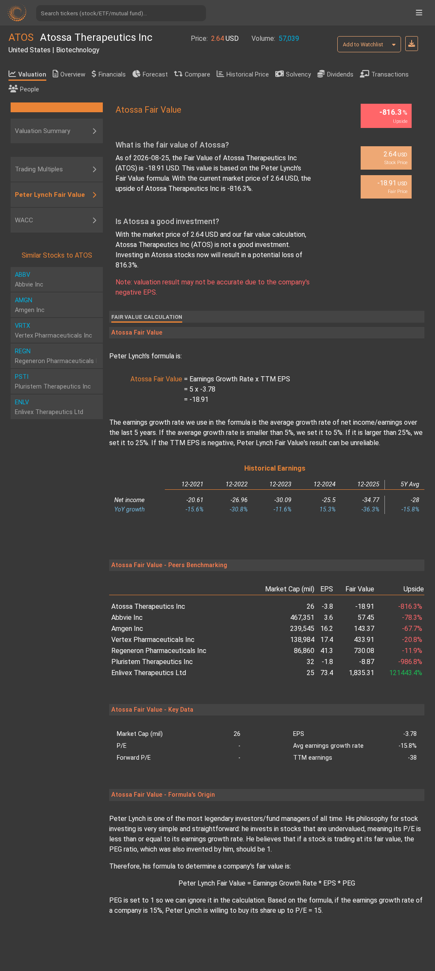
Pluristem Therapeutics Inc (152, 662)
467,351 (302, 617)
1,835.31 (361, 673)
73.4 (326, 673)
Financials (112, 74)
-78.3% (412, 617)
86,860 (304, 651)
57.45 (366, 617)
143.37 (364, 629)
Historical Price (247, 74)
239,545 (302, 629)
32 (310, 662)
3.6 (328, 617)
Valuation (32, 74)
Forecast (155, 74)
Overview (72, 74)
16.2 (326, 629)
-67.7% (412, 629)
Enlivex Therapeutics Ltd (148, 673)
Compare (197, 74)
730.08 (364, 651)
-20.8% (412, 640)
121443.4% (405, 673)
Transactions (390, 74)
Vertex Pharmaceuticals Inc (153, 640)
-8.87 (366, 662)
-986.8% (410, 662)
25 (310, 673)
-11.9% (412, 651)
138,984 (302, 640)
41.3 (326, 651)
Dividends (340, 74)
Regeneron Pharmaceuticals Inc (158, 651)
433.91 (364, 640)
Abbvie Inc (127, 617)
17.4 (326, 640)
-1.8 (327, 662)
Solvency (298, 74)
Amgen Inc (127, 629)
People (29, 89)
